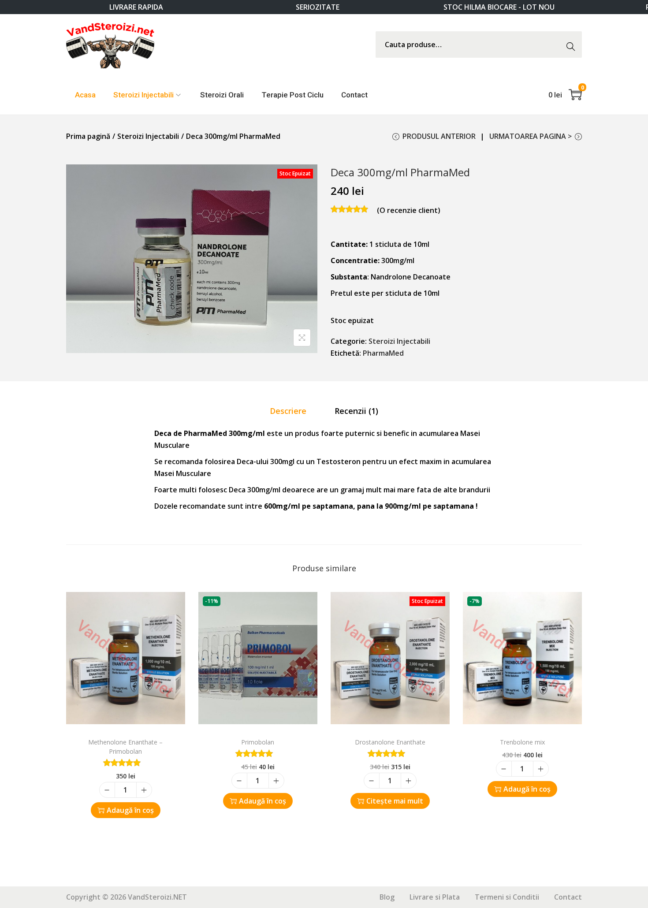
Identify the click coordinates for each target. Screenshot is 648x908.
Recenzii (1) (356, 411)
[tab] (288, 411)
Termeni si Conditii (507, 897)
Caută (573, 44)
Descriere (288, 411)
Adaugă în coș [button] (130, 810)
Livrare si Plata (435, 897)
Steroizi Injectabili (148, 136)
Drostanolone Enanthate (390, 742)
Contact (568, 897)
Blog (387, 897)
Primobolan (257, 742)
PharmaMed (383, 353)
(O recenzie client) (408, 210)
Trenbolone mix (522, 742)
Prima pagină (88, 136)
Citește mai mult (394, 801)
